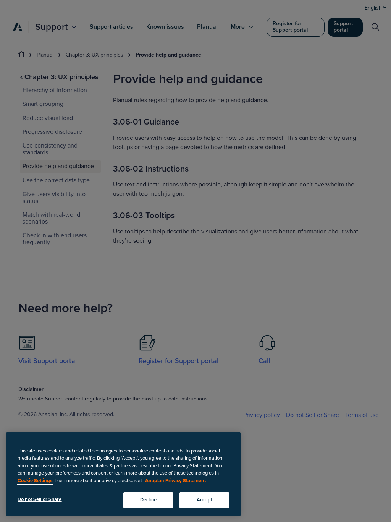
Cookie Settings (35, 481)
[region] (123, 474)
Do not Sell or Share (40, 499)
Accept (204, 500)
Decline (148, 500)
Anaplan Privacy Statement (175, 481)
